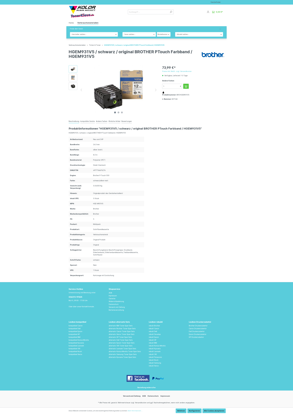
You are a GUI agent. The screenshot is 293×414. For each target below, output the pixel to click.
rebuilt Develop (155, 334)
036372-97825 (75, 297)
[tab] (74, 121)
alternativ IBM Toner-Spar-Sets (121, 326)
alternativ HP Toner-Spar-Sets (120, 337)
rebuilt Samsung (155, 363)
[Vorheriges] (81, 90)
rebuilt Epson (154, 337)
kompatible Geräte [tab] (87, 121)
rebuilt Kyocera (154, 349)
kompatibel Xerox (75, 354)
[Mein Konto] (208, 12)
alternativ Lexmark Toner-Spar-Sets (122, 349)
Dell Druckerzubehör (197, 331)
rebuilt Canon (154, 328)
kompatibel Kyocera (76, 343)
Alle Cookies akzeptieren (214, 411)
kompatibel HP (74, 334)
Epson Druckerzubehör (197, 334)
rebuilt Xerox (154, 366)
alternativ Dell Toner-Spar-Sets (121, 340)
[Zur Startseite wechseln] (82, 11)
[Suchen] (171, 12)
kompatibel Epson (75, 331)
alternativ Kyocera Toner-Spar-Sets (122, 357)
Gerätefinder (216, 2)
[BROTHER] (212, 54)
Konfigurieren (194, 411)
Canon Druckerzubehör (198, 328)
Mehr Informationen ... (135, 411)
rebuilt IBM (153, 343)
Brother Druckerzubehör (198, 326)
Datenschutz (114, 304)
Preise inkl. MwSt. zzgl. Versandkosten (177, 71)
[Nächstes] (155, 90)
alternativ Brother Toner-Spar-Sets (122, 328)
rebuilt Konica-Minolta (157, 346)
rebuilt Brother (154, 326)
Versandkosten (140, 403)
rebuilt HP (152, 340)
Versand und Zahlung (117, 307)
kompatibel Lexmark (76, 346)
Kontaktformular (88, 306)
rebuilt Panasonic (155, 357)
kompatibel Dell (74, 328)
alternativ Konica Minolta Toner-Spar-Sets (125, 351)
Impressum (113, 296)
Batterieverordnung (116, 310)
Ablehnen (181, 411)
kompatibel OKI (74, 349)
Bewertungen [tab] (126, 121)
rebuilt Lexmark (154, 351)
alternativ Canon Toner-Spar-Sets (122, 331)
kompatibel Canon (76, 326)
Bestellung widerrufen (146, 387)
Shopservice (114, 289)
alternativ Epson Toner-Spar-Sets (121, 343)
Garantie (112, 298)
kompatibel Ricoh (75, 351)
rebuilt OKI (153, 354)
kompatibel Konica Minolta (79, 340)
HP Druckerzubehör (196, 337)
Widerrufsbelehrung (116, 301)
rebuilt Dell (153, 331)
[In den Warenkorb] (186, 86)
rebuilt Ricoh (153, 360)
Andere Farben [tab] (101, 121)
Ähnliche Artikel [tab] (114, 121)
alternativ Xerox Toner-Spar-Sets (121, 334)
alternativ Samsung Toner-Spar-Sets (123, 354)
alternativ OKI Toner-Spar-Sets (120, 346)
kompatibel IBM (74, 337)
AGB (110, 293)
